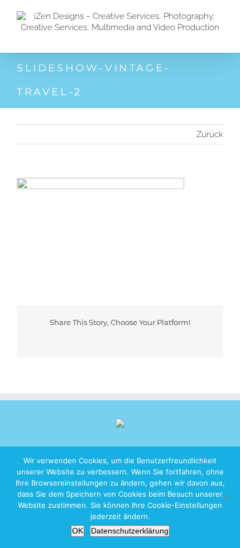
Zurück (209, 134)
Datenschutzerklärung (130, 530)
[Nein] (226, 497)
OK (77, 530)
